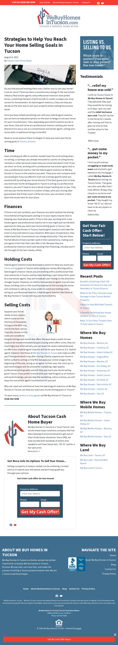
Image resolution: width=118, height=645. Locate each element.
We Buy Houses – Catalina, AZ (94, 347)
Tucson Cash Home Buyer (19, 60)
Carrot (78, 628)
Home (113, 555)
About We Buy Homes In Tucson (66, 2)
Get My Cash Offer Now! (59, 639)
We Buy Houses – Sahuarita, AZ (95, 370)
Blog (113, 564)
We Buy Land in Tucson (91, 468)
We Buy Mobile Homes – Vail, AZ (95, 436)
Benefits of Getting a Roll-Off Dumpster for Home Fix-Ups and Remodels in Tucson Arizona (96, 285)
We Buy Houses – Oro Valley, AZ (95, 366)
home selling (10, 268)
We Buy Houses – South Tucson (95, 375)
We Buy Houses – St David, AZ (94, 379)
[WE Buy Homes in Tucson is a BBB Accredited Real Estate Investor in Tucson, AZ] (76, 564)
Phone (23, 499)
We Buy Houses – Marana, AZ (94, 361)
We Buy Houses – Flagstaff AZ (94, 356)
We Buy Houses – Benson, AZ (94, 343)
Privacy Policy (109, 573)
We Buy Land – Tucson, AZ (92, 455)
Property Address (29, 489)
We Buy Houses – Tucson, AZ (93, 389)
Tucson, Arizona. (28, 141)
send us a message (28, 395)
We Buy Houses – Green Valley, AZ (96, 352)
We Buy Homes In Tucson (45, 353)
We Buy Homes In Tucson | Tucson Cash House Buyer (59, 610)
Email (44, 499)
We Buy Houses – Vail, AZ (92, 393)
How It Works (45, 2)
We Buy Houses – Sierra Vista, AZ (96, 384)
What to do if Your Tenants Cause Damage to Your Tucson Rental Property (96, 297)
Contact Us (85, 2)
